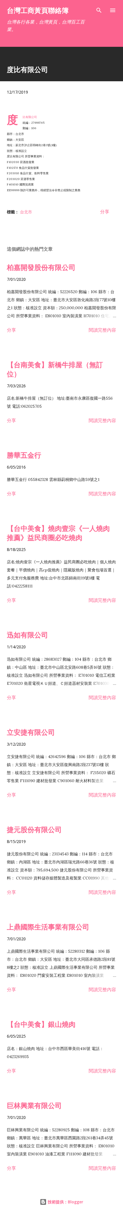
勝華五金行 (24, 455)
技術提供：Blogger (65, 1202)
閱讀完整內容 (102, 330)
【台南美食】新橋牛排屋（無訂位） (55, 369)
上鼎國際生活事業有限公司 (48, 926)
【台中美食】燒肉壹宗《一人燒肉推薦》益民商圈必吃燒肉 (58, 532)
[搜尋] (99, 10)
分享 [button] (104, 211)
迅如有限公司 (27, 634)
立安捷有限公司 (31, 732)
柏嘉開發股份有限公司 (41, 267)
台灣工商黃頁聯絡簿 (38, 10)
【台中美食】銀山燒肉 (41, 1024)
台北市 (26, 211)
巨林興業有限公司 (34, 1105)
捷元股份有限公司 (34, 829)
